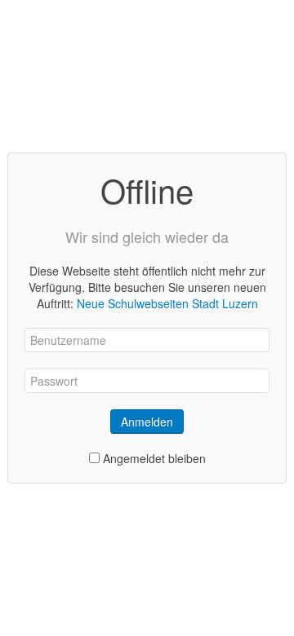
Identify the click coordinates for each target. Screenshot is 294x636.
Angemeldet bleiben (154, 458)
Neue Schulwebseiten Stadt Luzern (167, 303)
